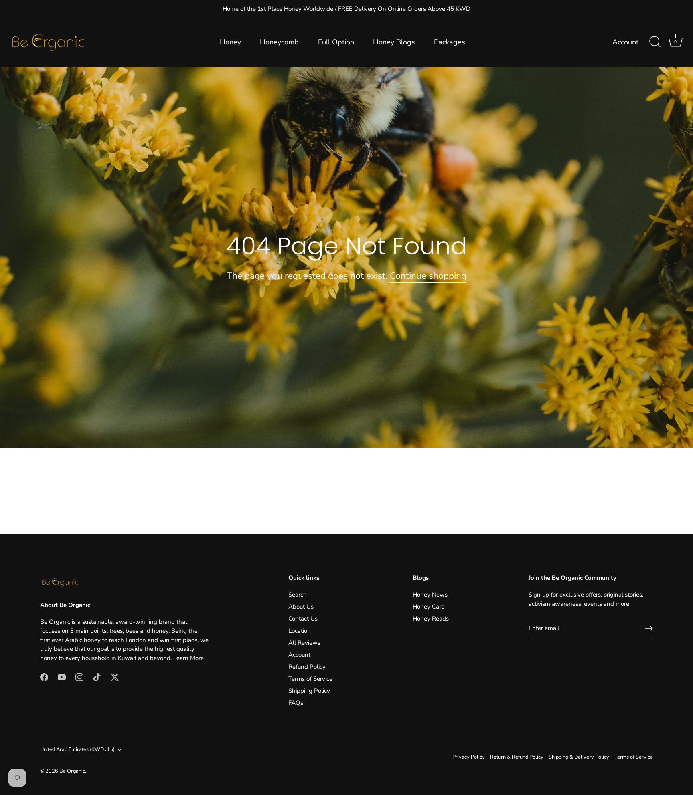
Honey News (430, 595)
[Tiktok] (97, 676)
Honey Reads (431, 619)
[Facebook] (44, 676)
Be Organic (72, 771)
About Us (301, 607)
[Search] (655, 42)
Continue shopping (428, 276)
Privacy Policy (468, 757)
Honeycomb (279, 42)
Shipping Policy (309, 691)
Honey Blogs (394, 42)
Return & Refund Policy (516, 757)
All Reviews (304, 643)
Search (297, 595)
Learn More (188, 658)
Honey (230, 42)
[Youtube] (62, 676)
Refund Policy (307, 667)
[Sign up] (649, 628)
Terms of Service (310, 679)
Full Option (336, 42)
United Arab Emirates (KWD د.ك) (77, 750)
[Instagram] (79, 676)
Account (625, 42)
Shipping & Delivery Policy (579, 757)
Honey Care (428, 607)
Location (299, 631)
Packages (449, 42)
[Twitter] (115, 676)
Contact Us (303, 619)
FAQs (295, 703)
